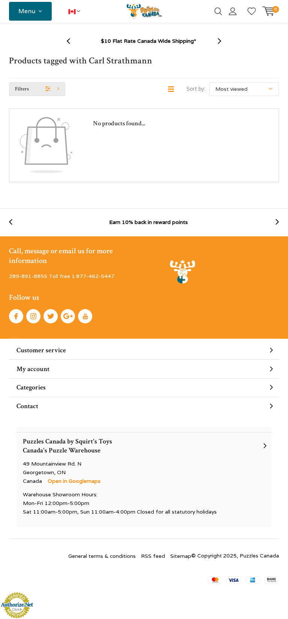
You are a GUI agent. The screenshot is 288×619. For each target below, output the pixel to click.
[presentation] (72, 41)
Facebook (16, 316)
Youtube (85, 316)
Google (68, 316)
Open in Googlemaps (74, 481)
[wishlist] (252, 11)
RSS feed (153, 556)
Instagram (33, 316)
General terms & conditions (102, 556)
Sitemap (180, 556)
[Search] (218, 11)
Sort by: (195, 89)
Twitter (51, 316)
